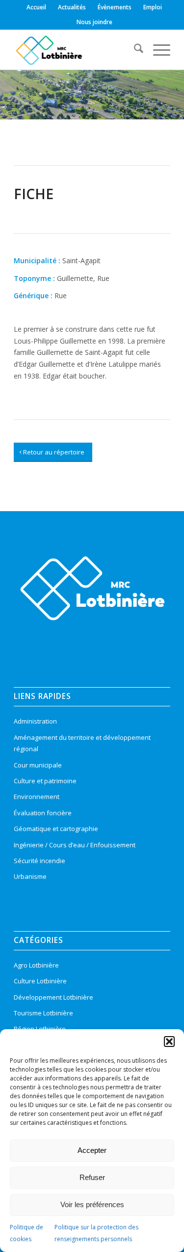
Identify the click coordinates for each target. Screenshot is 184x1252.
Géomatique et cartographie (56, 828)
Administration (35, 721)
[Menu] (156, 50)
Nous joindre (94, 22)
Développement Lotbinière (53, 997)
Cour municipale (38, 765)
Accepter (92, 1150)
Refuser (92, 1177)
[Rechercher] (133, 50)
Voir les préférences (92, 1204)
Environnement (36, 796)
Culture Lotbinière (40, 980)
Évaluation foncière (43, 812)
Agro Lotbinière (36, 965)
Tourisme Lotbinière (43, 1013)
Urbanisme (30, 876)
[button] (169, 1041)
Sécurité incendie (39, 860)
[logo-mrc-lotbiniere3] (76, 50)
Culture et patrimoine (45, 780)
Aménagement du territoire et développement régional (82, 743)
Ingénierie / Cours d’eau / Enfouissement (74, 844)
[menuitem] (37, 7)
